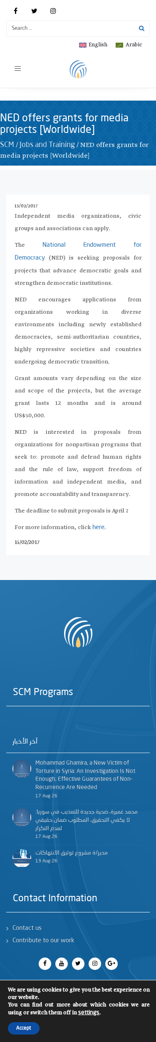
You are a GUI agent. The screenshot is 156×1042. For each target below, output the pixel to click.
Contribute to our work (43, 941)
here (98, 528)
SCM (7, 145)
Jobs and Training (47, 145)
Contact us (27, 928)
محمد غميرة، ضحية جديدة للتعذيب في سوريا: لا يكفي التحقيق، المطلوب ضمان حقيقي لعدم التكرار (86, 820)
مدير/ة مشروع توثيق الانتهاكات (71, 853)
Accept (23, 1028)
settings (88, 1013)
